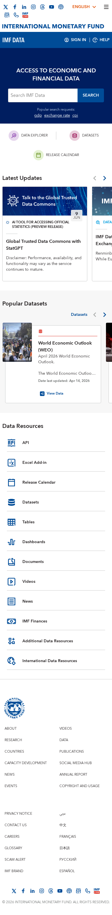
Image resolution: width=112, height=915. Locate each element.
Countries (14, 752)
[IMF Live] (25, 14)
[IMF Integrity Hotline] (16, 14)
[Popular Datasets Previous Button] (94, 314)
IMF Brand (14, 871)
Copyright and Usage (79, 786)
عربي (62, 814)
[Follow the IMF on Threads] (42, 6)
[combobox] (43, 95)
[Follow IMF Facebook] (14, 6)
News (10, 775)
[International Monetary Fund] (53, 26)
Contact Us (16, 825)
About (11, 729)
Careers (12, 837)
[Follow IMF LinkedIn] (24, 6)
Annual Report (73, 775)
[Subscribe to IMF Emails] (6, 14)
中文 (62, 825)
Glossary (13, 848)
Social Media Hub (75, 763)
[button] (91, 95)
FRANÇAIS (67, 837)
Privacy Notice (18, 814)
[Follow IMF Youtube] (51, 6)
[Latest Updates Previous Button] (94, 178)
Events (11, 786)
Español (67, 871)
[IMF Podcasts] (60, 6)
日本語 (64, 848)
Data (63, 740)
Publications (71, 752)
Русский (67, 860)
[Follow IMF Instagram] (33, 6)
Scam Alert (15, 860)
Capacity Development (26, 763)
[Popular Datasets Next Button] (104, 314)
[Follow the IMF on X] (5, 6)
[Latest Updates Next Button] (104, 178)
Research (13, 740)
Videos (65, 729)
